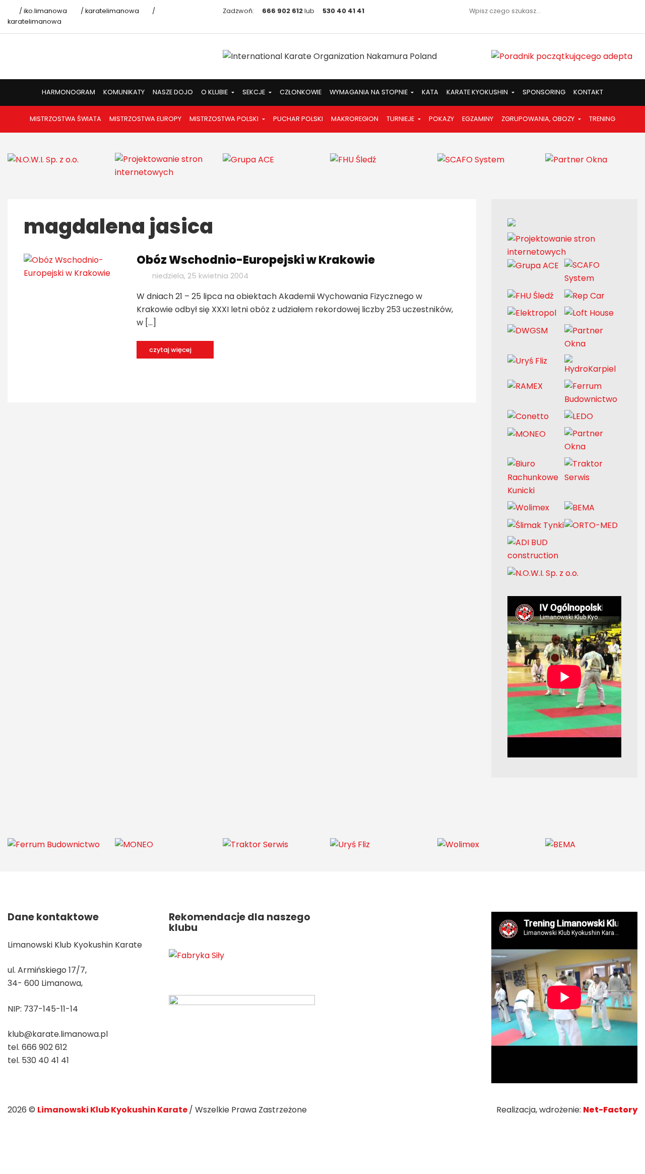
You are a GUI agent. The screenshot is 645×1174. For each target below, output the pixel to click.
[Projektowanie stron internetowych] (161, 165)
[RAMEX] (525, 386)
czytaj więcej (171, 349)
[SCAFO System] (470, 159)
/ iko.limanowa (42, 11)
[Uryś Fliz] (527, 361)
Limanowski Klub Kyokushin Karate (113, 1110)
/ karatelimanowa (109, 11)
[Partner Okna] (576, 159)
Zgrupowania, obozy (538, 118)
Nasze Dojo (173, 92)
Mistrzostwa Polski (224, 118)
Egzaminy (477, 118)
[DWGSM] (527, 330)
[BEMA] (579, 507)
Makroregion (354, 118)
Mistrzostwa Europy (145, 118)
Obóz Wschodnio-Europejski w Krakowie (256, 260)
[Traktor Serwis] (592, 470)
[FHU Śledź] (353, 159)
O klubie (215, 92)
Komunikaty (124, 92)
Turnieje (401, 118)
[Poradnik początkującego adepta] (561, 56)
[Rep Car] (584, 295)
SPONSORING (544, 92)
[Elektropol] (531, 313)
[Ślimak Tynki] (535, 525)
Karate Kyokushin (477, 92)
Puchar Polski (298, 118)
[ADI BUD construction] (535, 548)
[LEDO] (578, 416)
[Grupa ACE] (248, 159)
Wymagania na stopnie (369, 92)
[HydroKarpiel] (592, 364)
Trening (602, 118)
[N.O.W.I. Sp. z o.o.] (43, 159)
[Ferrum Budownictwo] (592, 392)
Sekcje (254, 92)
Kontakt (588, 92)
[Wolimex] (528, 507)
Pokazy (441, 118)
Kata (430, 92)
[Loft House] (589, 313)
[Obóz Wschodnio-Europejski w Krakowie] (72, 266)
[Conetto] (528, 416)
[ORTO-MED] (591, 525)
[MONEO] (526, 433)
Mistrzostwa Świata (65, 118)
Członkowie (300, 92)
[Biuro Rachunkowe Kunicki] (535, 477)
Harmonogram (68, 92)
